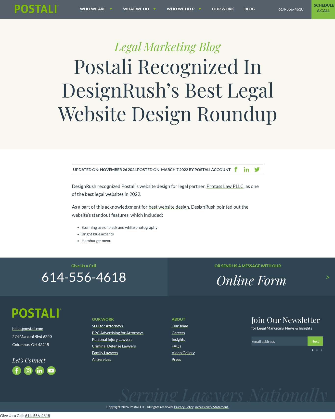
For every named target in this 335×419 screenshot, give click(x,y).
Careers (178, 332)
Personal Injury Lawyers (112, 339)
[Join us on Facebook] (16, 370)
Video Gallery (183, 352)
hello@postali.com (27, 328)
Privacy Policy (183, 407)
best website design (169, 207)
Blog (250, 8)
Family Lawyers (105, 352)
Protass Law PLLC (225, 186)
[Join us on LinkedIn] (39, 370)
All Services (101, 359)
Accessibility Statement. (212, 407)
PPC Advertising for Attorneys (117, 332)
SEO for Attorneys (107, 325)
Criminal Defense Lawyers (114, 346)
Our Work (223, 8)
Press (176, 359)
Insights (178, 339)
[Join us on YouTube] (51, 370)
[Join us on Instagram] (28, 370)
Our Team (180, 325)
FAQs (176, 346)
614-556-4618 (290, 9)
